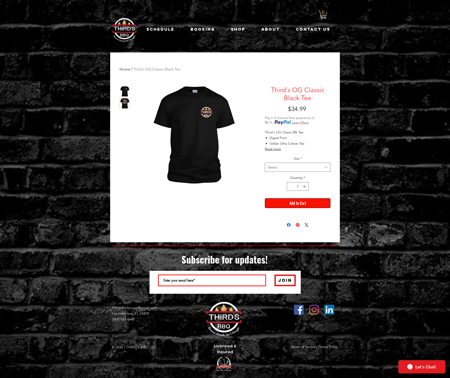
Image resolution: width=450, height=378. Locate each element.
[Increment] (305, 186)
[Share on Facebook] (289, 225)
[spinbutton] (297, 186)
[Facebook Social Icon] (299, 310)
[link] (323, 15)
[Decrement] (290, 186)
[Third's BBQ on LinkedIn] (329, 310)
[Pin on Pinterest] (297, 225)
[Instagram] (314, 310)
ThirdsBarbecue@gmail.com (134, 307)
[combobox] (297, 167)
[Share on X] (306, 225)
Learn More (300, 122)
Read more (273, 149)
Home (125, 69)
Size (298, 158)
